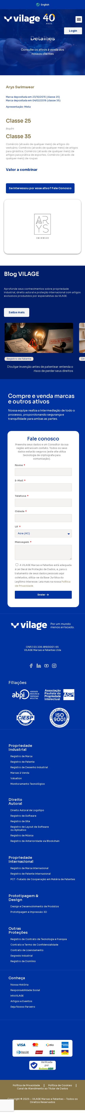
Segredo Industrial (21, 955)
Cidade (20, 511)
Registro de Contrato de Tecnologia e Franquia (38, 939)
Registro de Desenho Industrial (29, 767)
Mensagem (22, 542)
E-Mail (19, 480)
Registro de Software (23, 815)
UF (17, 526)
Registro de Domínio (23, 961)
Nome (19, 465)
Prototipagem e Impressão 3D (28, 911)
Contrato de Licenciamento (26, 950)
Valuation (16, 778)
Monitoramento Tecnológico (27, 783)
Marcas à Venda (19, 772)
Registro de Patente (19, 358)
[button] (79, 19)
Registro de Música (21, 835)
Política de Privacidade (26, 1085)
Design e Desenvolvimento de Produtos (34, 906)
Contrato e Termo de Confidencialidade (34, 944)
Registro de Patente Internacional (30, 873)
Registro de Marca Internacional (29, 868)
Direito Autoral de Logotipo (27, 810)
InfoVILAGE (17, 995)
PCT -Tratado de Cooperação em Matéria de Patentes (42, 879)
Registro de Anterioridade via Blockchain (35, 840)
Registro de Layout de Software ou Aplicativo (29, 828)
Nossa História (19, 984)
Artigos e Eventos (21, 1001)
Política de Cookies (60, 1085)
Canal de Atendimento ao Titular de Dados (42, 1088)
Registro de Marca (21, 756)
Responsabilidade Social (25, 990)
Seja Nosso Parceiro (22, 1006)
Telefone (21, 495)
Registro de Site (20, 821)
